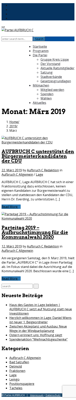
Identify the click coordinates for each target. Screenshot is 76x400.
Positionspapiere (21, 384)
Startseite (40, 46)
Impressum (36, 395)
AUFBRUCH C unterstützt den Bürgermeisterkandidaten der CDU (38, 156)
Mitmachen (41, 85)
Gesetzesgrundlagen (56, 81)
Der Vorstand (50, 64)
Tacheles (15, 388)
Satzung (47, 72)
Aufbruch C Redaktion (43, 170)
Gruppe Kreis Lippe (55, 59)
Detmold (15, 366)
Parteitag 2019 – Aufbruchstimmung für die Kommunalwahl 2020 (35, 232)
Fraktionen (17, 371)
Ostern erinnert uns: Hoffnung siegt (35, 335)
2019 (12, 126)
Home (13, 122)
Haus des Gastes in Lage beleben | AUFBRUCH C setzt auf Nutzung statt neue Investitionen (40, 309)
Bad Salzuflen (19, 362)
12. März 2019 (12, 246)
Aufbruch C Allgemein (17, 174)
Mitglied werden (52, 90)
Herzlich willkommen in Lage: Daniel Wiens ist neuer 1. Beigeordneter (40, 320)
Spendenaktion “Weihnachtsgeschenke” (38, 339)
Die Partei (40, 55)
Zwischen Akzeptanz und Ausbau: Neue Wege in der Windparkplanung (38, 328)
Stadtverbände (51, 77)
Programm (41, 51)
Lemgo (14, 379)
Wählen (46, 98)
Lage (39, 174)
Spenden (47, 94)
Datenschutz (53, 395)
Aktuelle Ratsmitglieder (57, 68)
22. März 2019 (12, 170)
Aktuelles (39, 102)
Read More (10, 207)
